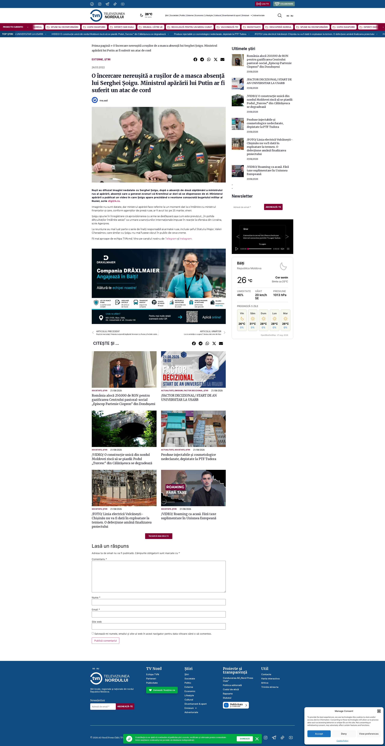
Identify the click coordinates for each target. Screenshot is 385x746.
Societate (174, 15)
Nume (96, 597)
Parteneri (151, 678)
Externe (190, 15)
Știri (167, 15)
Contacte (266, 674)
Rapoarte (228, 693)
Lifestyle (209, 15)
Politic (182, 15)
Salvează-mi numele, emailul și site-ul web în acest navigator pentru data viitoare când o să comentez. (153, 633)
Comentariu (99, 559)
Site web (97, 621)
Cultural (217, 15)
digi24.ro (114, 201)
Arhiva (264, 682)
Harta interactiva (270, 678)
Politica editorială (232, 685)
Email (96, 609)
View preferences (369, 733)
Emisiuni (245, 15)
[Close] (257, 739)
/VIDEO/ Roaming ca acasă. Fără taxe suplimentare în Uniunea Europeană (268, 170)
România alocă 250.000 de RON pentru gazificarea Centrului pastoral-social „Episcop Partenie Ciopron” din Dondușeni (123, 400)
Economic (199, 15)
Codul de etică (231, 689)
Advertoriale (259, 15)
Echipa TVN (152, 674)
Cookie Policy (342, 741)
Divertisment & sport (231, 15)
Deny (344, 733)
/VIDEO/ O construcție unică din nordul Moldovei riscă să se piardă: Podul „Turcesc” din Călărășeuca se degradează (57, 34)
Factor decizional (193, 391)
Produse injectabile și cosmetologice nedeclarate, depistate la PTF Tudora (159, 34)
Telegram (171, 238)
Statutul (227, 697)
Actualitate (167, 391)
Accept (319, 733)
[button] (378, 711)
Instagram (186, 238)
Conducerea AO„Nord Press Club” (238, 679)
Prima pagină (101, 45)
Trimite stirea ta (269, 687)
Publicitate (152, 682)
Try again (262, 244)
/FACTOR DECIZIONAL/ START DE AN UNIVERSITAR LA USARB (269, 81)
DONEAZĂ (245, 739)
